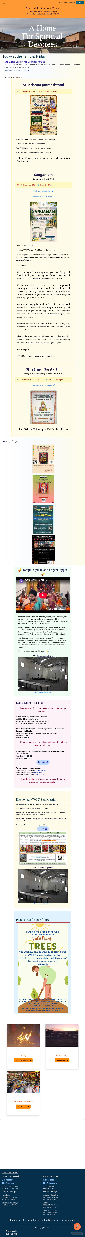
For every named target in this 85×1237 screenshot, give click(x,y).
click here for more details (15, 70)
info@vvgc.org (9, 1183)
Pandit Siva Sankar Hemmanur (31, 770)
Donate (41, 762)
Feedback (71, 3)
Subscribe (63, 3)
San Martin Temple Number (30, 775)
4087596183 (8, 1180)
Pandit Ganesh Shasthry (29, 772)
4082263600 (49, 1180)
